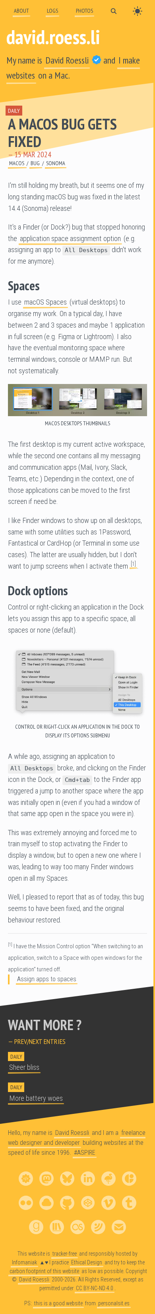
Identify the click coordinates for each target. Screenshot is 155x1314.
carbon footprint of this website (44, 1271)
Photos (84, 10)
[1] (133, 564)
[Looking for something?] (113, 10)
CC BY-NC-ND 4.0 (94, 1288)
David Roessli (67, 60)
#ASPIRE (84, 1152)
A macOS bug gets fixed (62, 132)
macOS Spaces (45, 302)
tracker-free (64, 1253)
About (21, 10)
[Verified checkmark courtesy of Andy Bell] (96, 60)
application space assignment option (70, 238)
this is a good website (58, 1303)
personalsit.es (114, 1303)
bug (36, 163)
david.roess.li (53, 37)
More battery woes (36, 1098)
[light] (137, 11)
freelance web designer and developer (76, 1137)
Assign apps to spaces (46, 979)
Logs (52, 10)
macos (17, 163)
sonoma (55, 163)
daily (14, 110)
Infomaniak (24, 1262)
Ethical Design (86, 1262)
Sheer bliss (24, 1067)
